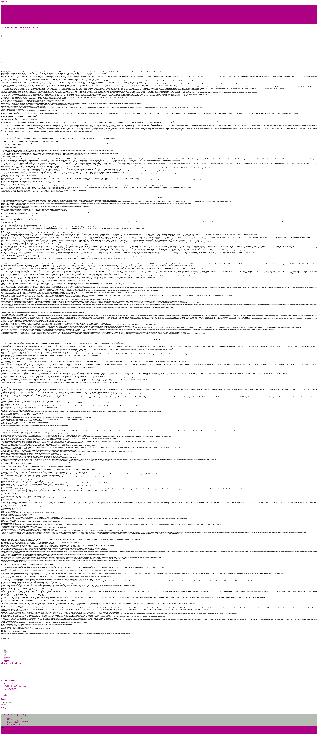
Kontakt (6, 695)
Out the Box (9, 727)
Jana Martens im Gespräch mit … (12, 22)
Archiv (2, 702)
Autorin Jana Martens (6, 3)
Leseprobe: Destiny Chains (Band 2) (16, 16)
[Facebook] (7, 651)
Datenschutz (7, 692)
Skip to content (5, 1)
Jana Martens (7, 7)
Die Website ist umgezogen (11, 685)
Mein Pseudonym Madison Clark (16, 8)
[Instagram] (7, 657)
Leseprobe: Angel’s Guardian (15, 19)
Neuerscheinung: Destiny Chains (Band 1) (15, 686)
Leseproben (7, 13)
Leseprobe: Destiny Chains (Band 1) (16, 17)
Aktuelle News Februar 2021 (11, 683)
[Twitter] (6, 654)
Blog (5, 5)
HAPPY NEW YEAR (10, 688)
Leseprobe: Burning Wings (14, 14)
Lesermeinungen (8, 20)
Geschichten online (9, 11)
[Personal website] (6, 661)
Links (5, 23)
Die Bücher (7, 10)
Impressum (7, 694)
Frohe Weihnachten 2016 (10, 689)
